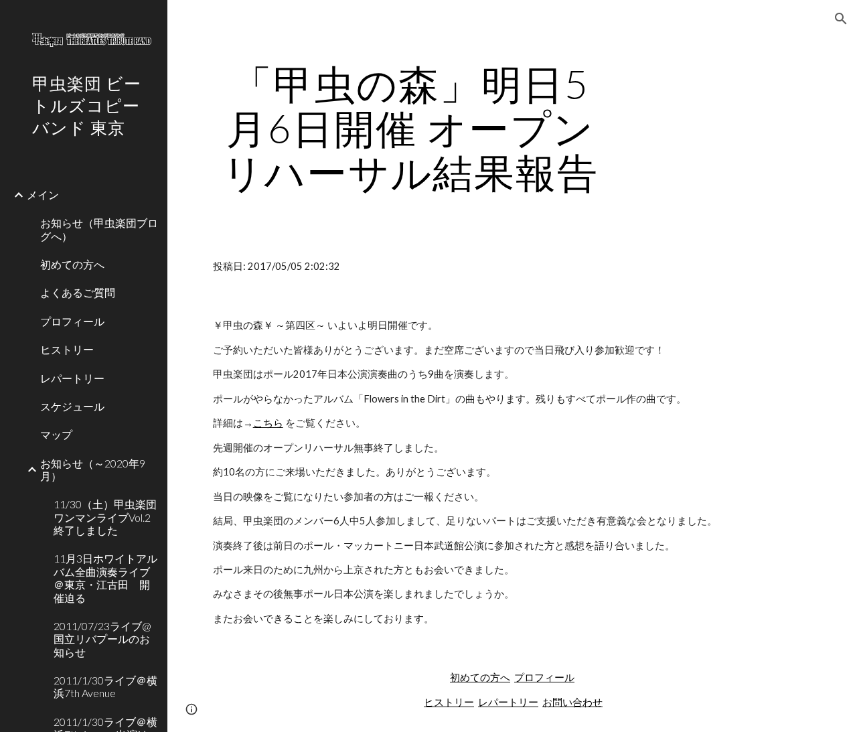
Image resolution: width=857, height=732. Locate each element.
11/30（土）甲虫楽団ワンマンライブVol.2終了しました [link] (105, 517)
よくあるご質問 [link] (77, 292)
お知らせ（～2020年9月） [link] (92, 469)
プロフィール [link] (72, 321)
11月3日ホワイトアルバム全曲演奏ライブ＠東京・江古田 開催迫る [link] (105, 577)
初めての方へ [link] (72, 264)
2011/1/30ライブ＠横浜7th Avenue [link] (105, 686)
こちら (268, 423)
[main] (411, 128)
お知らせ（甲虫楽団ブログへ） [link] (99, 229)
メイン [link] (43, 194)
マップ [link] (56, 434)
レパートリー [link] (72, 378)
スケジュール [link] (72, 406)
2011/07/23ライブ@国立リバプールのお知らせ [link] (102, 638)
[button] (841, 19)
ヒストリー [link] (67, 349)
